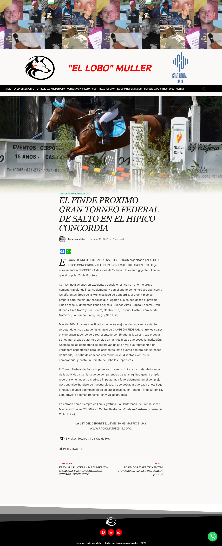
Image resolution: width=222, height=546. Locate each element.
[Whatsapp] (119, 532)
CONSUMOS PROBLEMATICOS (81, 89)
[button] (212, 536)
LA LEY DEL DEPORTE (24, 89)
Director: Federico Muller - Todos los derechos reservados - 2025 (111, 543)
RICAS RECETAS (107, 89)
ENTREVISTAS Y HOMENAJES (51, 89)
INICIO (8, 89)
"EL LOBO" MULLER (109, 68)
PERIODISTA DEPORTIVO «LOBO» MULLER (164, 89)
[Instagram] (111, 532)
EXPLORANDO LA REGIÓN (129, 89)
